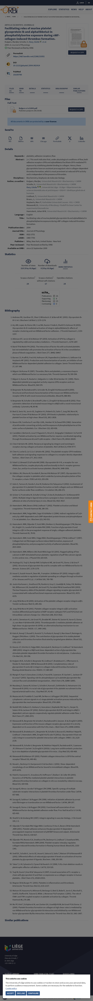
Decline (21, 993)
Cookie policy (11, 988)
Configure (33, 993)
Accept (10, 993)
